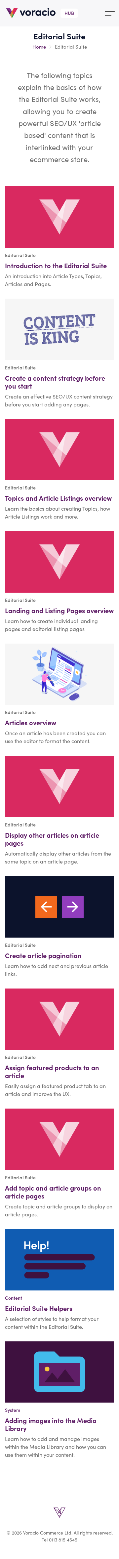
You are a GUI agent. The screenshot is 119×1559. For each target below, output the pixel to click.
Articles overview (30, 722)
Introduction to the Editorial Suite (56, 265)
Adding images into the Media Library (51, 1424)
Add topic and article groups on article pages (53, 1191)
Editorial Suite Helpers (38, 1308)
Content (13, 1297)
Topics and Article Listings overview (58, 497)
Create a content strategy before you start (55, 381)
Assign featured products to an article (52, 1071)
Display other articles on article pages (52, 838)
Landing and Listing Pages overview (59, 610)
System (12, 1410)
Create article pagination (43, 955)
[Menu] (109, 13)
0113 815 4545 (63, 1540)
